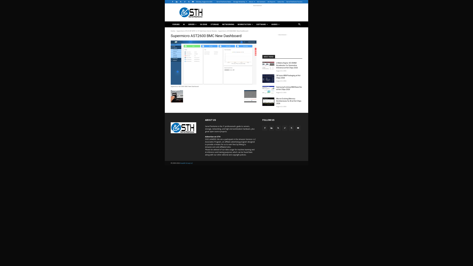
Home (173, 31)
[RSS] (181, 1)
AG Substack (261, 2)
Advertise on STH (212, 136)
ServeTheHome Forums (294, 2)
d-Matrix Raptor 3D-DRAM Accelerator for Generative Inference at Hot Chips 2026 (287, 65)
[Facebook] (172, 1)
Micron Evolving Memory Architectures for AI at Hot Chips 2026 (288, 101)
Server (191, 24)
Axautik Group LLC (186, 163)
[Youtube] (193, 1)
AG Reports (271, 2)
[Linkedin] (176, 1)
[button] (299, 24)
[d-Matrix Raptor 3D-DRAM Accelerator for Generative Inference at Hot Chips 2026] (268, 66)
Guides (274, 24)
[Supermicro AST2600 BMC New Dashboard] (213, 63)
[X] (189, 1)
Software (261, 24)
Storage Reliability (239, 2)
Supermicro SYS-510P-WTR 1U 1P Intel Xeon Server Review (197, 31)
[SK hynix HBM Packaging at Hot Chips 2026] (268, 78)
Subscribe (281, 2)
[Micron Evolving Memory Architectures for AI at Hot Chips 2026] (268, 102)
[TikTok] (185, 1)
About (251, 2)
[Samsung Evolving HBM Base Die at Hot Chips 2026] (268, 90)
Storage (215, 24)
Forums (176, 24)
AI (184, 24)
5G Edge (203, 24)
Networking (228, 24)
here (250, 152)
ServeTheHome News (224, 2)
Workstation (244, 24)
